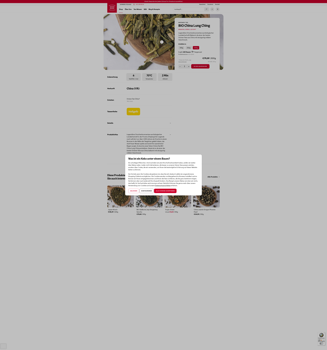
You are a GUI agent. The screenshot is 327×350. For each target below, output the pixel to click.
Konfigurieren (146, 191)
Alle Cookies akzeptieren (165, 191)
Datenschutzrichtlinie (162, 186)
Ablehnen (133, 191)
